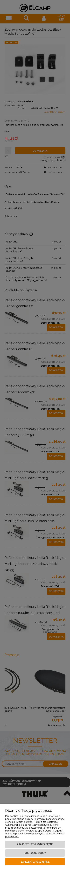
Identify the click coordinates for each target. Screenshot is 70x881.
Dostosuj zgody (35, 853)
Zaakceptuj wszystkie (35, 861)
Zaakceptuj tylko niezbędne (35, 844)
